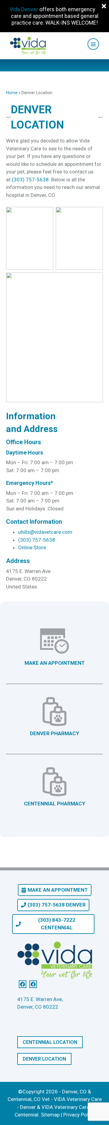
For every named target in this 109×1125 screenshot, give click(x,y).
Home (12, 92)
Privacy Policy (78, 1115)
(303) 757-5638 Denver (57, 905)
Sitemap (50, 1115)
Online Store (32, 547)
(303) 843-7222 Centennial (56, 924)
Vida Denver (24, 9)
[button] (93, 44)
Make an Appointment (58, 890)
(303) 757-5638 (30, 180)
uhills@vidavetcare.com (45, 532)
